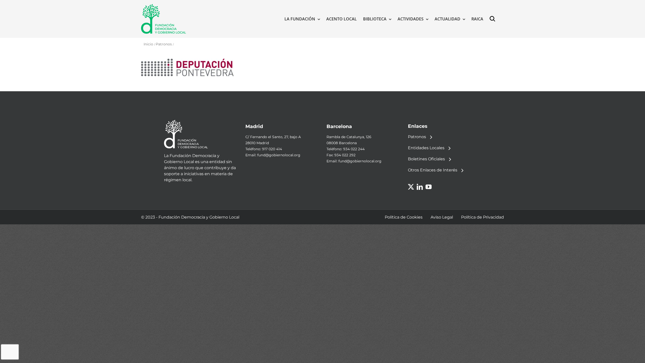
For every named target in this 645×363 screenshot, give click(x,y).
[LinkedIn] (420, 187)
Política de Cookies (404, 217)
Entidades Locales (426, 147)
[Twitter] (411, 187)
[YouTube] (429, 187)
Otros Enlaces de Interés (432, 170)
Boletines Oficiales (426, 159)
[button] (494, 18)
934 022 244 (354, 149)
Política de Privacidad (482, 217)
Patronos (417, 136)
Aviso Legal (442, 217)
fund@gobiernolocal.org (278, 155)
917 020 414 (272, 149)
